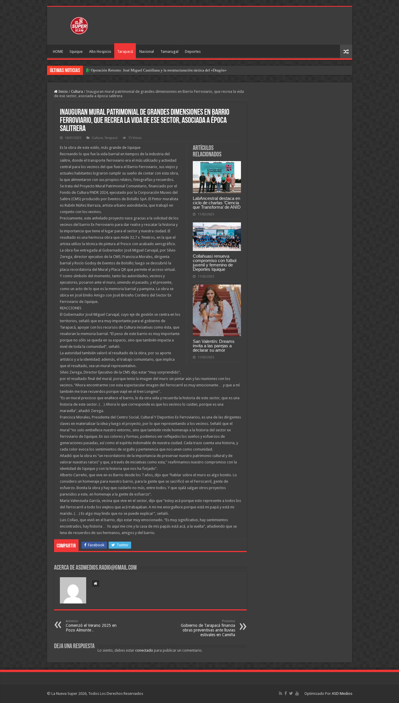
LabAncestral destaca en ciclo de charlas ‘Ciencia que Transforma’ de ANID (217, 203)
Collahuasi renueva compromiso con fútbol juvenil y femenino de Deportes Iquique (214, 263)
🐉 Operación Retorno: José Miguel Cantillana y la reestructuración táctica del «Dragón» (156, 70)
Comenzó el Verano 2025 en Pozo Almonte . (91, 625)
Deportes (193, 51)
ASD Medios (342, 693)
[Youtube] (297, 693)
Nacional (146, 51)
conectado (144, 650)
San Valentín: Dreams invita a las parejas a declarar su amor (214, 346)
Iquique (76, 51)
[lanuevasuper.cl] (79, 25)
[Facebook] (285, 693)
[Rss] (280, 693)
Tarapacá (125, 51)
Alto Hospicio (100, 51)
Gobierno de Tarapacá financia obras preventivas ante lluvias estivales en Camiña (208, 628)
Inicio (63, 91)
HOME (58, 51)
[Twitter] (291, 693)
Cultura (77, 91)
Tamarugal (169, 51)
